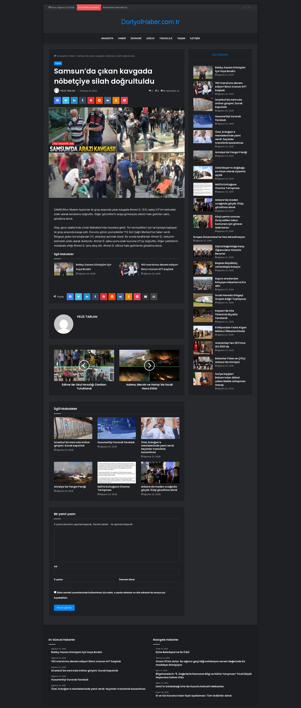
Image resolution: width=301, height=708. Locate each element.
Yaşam (181, 38)
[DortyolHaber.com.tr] (150, 22)
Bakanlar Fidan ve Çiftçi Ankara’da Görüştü (230, 360)
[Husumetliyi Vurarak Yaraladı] (117, 428)
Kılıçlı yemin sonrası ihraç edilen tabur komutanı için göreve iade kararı (228, 222)
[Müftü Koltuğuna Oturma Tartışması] (117, 472)
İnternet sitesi (127, 579)
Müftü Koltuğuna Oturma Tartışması (114, 488)
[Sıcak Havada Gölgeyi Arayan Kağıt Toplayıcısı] (203, 300)
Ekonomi (136, 38)
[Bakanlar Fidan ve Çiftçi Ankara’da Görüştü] (203, 363)
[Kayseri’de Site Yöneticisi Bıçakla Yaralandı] (203, 315)
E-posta (59, 579)
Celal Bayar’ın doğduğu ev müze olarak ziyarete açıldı (230, 171)
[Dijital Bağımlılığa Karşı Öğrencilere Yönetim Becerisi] (203, 251)
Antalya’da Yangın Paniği (70, 486)
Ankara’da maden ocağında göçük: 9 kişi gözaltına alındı (159, 488)
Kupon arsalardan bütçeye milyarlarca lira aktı (230, 282)
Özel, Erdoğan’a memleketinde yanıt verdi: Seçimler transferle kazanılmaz (157, 447)
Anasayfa (107, 38)
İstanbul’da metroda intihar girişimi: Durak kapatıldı (130, 7)
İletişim (195, 38)
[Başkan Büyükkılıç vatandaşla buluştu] (203, 267)
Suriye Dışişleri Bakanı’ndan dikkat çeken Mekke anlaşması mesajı (230, 379)
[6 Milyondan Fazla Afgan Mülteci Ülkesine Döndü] (203, 332)
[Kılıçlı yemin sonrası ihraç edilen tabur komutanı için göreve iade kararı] (203, 221)
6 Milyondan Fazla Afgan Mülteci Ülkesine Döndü (230, 329)
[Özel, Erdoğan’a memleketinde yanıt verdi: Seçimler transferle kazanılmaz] (160, 428)
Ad (56, 566)
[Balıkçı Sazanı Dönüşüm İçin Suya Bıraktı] (63, 268)
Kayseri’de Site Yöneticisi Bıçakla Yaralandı (226, 314)
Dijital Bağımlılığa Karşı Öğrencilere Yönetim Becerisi (229, 250)
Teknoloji (165, 38)
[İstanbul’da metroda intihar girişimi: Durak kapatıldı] (73, 428)
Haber (122, 38)
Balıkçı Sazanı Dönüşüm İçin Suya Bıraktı (230, 69)
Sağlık (150, 38)
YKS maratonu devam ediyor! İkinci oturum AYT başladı (230, 86)
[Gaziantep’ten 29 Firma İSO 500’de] (203, 347)
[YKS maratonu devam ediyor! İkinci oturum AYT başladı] (128, 268)
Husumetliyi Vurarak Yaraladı (116, 442)
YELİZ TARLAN (67, 90)
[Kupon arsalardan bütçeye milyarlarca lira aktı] (203, 283)
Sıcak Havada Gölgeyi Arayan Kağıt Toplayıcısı (230, 297)
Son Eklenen (220, 54)
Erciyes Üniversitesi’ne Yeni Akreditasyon (219, 237)
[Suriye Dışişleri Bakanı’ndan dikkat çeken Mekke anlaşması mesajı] (203, 378)
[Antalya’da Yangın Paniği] (73, 472)
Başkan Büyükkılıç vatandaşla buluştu (227, 264)
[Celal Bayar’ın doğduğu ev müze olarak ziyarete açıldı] (203, 172)
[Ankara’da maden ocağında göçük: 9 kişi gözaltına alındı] (160, 472)
